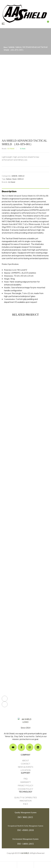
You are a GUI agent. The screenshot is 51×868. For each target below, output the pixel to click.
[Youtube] (13, 747)
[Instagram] (29, 747)
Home (5, 47)
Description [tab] (9, 191)
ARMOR (11, 47)
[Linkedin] (38, 747)
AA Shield (10, 149)
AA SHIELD (25, 853)
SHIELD (18, 47)
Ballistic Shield (11, 179)
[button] (4, 698)
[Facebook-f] (21, 747)
